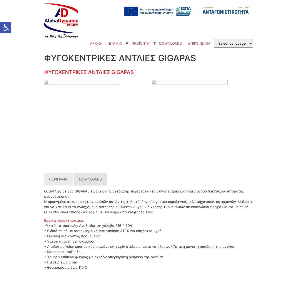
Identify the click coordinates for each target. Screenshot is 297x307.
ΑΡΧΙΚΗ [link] (96, 43)
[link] (5, 27)
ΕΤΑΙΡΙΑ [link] (115, 43)
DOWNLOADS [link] (170, 43)
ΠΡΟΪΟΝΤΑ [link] (140, 43)
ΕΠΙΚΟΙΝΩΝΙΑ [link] (199, 43)
